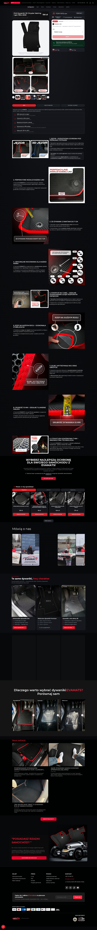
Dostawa (48, 7)
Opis (37, 7)
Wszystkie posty (48, 819)
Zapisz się (77, 897)
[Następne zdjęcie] (47, 75)
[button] (26, 3)
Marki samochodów (17, 876)
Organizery (72, 489)
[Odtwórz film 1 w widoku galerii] (33, 97)
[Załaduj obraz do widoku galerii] (17, 97)
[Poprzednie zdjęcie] (14, 75)
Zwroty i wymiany (50, 882)
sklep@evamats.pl (69, 879)
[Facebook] (66, 887)
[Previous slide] (14, 550)
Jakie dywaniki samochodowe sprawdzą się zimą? (65, 769)
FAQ (32, 878)
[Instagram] (70, 887)
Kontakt (33, 880)
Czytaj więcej (15, 855)
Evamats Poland (26, 918)
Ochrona (48, 489)
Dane (42, 7)
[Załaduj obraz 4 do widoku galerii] (44, 97)
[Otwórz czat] (3, 927)
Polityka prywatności (51, 876)
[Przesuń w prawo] (48, 97)
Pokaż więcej (48, 520)
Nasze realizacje (16, 880)
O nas (32, 876)
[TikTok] (74, 887)
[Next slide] (83, 550)
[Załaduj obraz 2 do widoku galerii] (28, 97)
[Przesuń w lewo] (13, 97)
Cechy (54, 7)
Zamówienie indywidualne (29, 858)
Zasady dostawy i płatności (52, 878)
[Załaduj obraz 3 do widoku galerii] (38, 97)
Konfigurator (31, 7)
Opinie (67, 7)
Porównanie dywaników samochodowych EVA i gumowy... (29, 769)
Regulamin (49, 880)
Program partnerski (36, 882)
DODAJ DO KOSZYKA (21, 514)
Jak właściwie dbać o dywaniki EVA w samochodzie (28, 805)
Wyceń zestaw (48, 478)
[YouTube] (78, 887)
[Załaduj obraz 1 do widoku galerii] (23, 97)
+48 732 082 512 (81, 2)
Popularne (24, 489)
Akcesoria (61, 7)
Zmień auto (79, 13)
